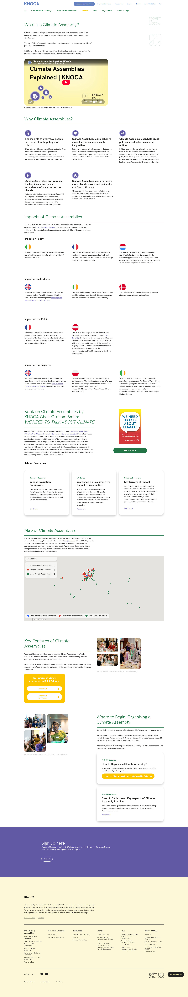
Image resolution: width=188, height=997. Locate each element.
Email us (41, 918)
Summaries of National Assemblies (32, 954)
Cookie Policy (149, 952)
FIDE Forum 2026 (103, 934)
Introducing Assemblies (84, 4)
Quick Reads (52, 934)
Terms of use (45, 982)
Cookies (59, 982)
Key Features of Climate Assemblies (32, 958)
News (138, 4)
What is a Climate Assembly (30, 937)
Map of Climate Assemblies (29, 949)
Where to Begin (29, 962)
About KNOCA (149, 4)
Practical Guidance (104, 4)
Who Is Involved (150, 944)
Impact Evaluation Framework (46, 227)
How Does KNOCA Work (153, 942)
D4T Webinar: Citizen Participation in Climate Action (105, 939)
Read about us (29, 918)
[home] (31, 4)
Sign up (47, 859)
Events (129, 4)
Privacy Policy (29, 982)
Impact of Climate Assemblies (30, 945)
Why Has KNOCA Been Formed (152, 938)
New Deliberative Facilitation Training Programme (127, 942)
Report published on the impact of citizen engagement (129, 936)
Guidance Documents (56, 937)
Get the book (130, 450)
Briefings (75, 937)
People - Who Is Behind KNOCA (153, 948)
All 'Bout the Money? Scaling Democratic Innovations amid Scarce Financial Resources (105, 946)
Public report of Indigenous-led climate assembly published (129, 949)
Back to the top (176, 974)
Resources (119, 4)
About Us (148, 934)
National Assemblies (80, 940)
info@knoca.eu (69, 541)
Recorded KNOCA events (81, 934)
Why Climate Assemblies (33, 941)
